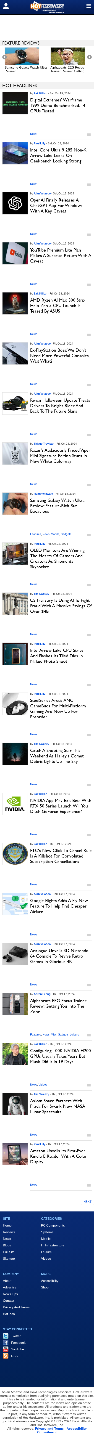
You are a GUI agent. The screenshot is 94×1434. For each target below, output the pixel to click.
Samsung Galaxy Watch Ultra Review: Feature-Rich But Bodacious (57, 505)
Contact (8, 1300)
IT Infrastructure (52, 1245)
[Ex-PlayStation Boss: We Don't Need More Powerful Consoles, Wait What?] (15, 353)
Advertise (9, 1287)
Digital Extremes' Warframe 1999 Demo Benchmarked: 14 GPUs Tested (57, 105)
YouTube (17, 1349)
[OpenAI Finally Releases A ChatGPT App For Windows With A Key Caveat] (15, 203)
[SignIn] (8, 6)
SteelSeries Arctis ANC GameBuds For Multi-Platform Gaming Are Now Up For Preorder (58, 709)
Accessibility (49, 1281)
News (33, 133)
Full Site (9, 1252)
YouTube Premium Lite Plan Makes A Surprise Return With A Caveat (60, 255)
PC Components (53, 1225)
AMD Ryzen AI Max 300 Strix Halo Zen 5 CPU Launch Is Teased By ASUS (57, 305)
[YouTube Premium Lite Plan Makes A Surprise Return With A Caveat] (15, 253)
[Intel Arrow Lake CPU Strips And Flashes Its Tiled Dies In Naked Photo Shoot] (15, 654)
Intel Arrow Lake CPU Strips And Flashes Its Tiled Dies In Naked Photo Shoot (57, 656)
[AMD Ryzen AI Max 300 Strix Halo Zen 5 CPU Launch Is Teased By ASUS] (15, 303)
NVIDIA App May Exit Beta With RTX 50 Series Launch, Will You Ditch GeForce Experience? (60, 806)
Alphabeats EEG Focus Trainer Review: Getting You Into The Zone (58, 1006)
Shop (45, 1287)
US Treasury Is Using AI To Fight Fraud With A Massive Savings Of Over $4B (60, 606)
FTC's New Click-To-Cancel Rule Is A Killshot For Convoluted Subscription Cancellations (61, 856)
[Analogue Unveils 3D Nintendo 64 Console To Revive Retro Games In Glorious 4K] (15, 954)
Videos (43, 1084)
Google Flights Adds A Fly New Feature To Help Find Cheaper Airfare (59, 906)
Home (7, 1225)
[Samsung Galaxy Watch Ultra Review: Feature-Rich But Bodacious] (15, 504)
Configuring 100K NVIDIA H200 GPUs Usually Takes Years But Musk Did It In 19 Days (60, 1056)
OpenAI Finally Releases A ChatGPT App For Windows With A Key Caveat (56, 205)
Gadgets (66, 534)
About (7, 1281)
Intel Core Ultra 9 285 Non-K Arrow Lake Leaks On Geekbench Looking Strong (58, 155)
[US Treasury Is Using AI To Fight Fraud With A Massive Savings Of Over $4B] (15, 604)
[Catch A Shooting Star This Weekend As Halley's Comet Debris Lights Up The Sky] (15, 754)
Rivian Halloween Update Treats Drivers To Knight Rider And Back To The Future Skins (60, 405)
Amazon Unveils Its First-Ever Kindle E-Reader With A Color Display (58, 1156)
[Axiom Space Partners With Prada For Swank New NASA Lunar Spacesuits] (15, 1104)
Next (87, 1201)
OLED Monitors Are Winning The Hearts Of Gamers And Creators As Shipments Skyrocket (57, 558)
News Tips (10, 1294)
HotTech (9, 1314)
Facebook (18, 1342)
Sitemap (9, 1258)
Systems (47, 1232)
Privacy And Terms (16, 1307)
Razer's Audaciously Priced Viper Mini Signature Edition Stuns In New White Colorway (60, 455)
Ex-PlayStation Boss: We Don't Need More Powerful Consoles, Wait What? (59, 355)
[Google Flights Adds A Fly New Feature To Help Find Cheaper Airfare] (15, 904)
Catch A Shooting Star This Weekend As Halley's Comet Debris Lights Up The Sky (57, 756)
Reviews (9, 1232)
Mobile (55, 534)
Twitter (16, 1336)
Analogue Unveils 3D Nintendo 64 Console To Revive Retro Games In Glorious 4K (59, 956)
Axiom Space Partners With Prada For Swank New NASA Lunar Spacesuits (57, 1106)
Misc (54, 1034)
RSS (14, 1356)
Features (35, 534)
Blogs (7, 1245)
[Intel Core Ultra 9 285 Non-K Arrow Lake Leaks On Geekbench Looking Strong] (15, 153)
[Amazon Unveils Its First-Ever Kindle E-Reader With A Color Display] (15, 1154)
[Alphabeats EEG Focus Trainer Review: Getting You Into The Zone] (15, 1004)
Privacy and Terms (49, 1428)
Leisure (74, 1034)
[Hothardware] (47, 7)
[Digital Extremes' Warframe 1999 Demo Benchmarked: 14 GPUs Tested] (15, 103)
